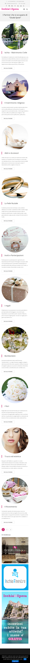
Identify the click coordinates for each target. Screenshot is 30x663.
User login (22, 3)
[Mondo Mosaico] (15, 563)
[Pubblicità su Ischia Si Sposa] (15, 643)
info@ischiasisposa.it (12, 3)
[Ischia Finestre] (15, 590)
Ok (25, 659)
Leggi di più (15, 661)
